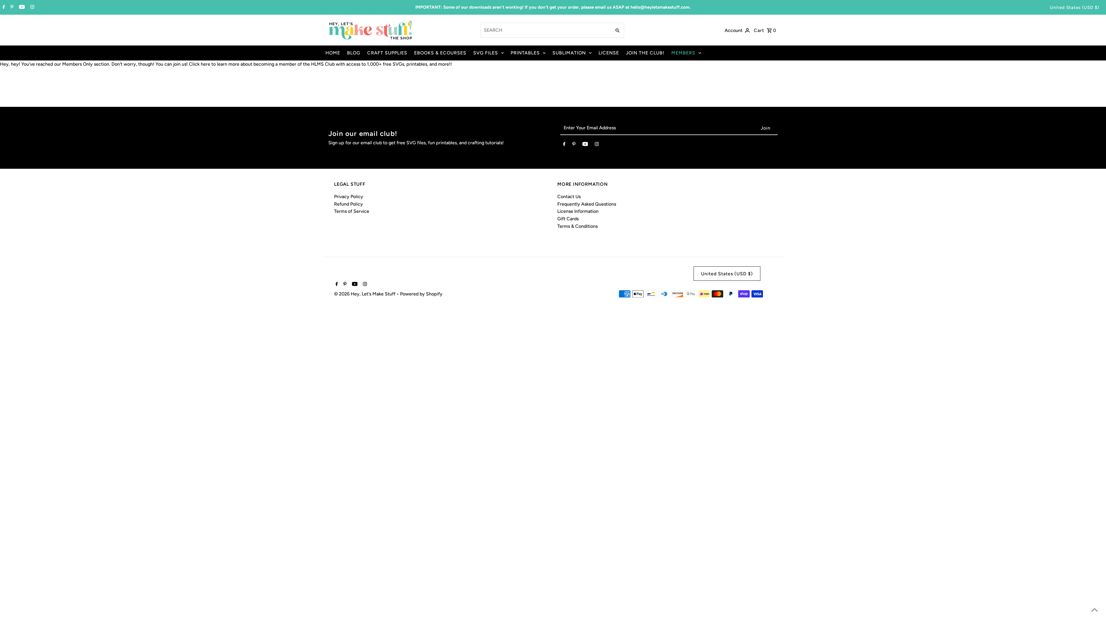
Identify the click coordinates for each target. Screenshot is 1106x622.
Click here (199, 64)
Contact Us (569, 196)
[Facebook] (3, 7)
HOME (332, 53)
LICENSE (609, 53)
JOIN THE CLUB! (645, 53)
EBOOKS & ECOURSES (440, 53)
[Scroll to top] (1094, 610)
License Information (578, 211)
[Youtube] (21, 7)
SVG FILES (485, 53)
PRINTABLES (525, 53)
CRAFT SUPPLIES (387, 53)
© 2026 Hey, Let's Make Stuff (365, 294)
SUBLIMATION (569, 53)
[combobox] (545, 30)
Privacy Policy (348, 196)
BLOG (353, 53)
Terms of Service (351, 211)
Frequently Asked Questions (586, 204)
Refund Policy (348, 204)
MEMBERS (683, 53)
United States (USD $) (1074, 7)
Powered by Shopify (421, 294)
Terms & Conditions (577, 226)
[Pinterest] (11, 7)
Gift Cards (568, 218)
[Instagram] (31, 7)
